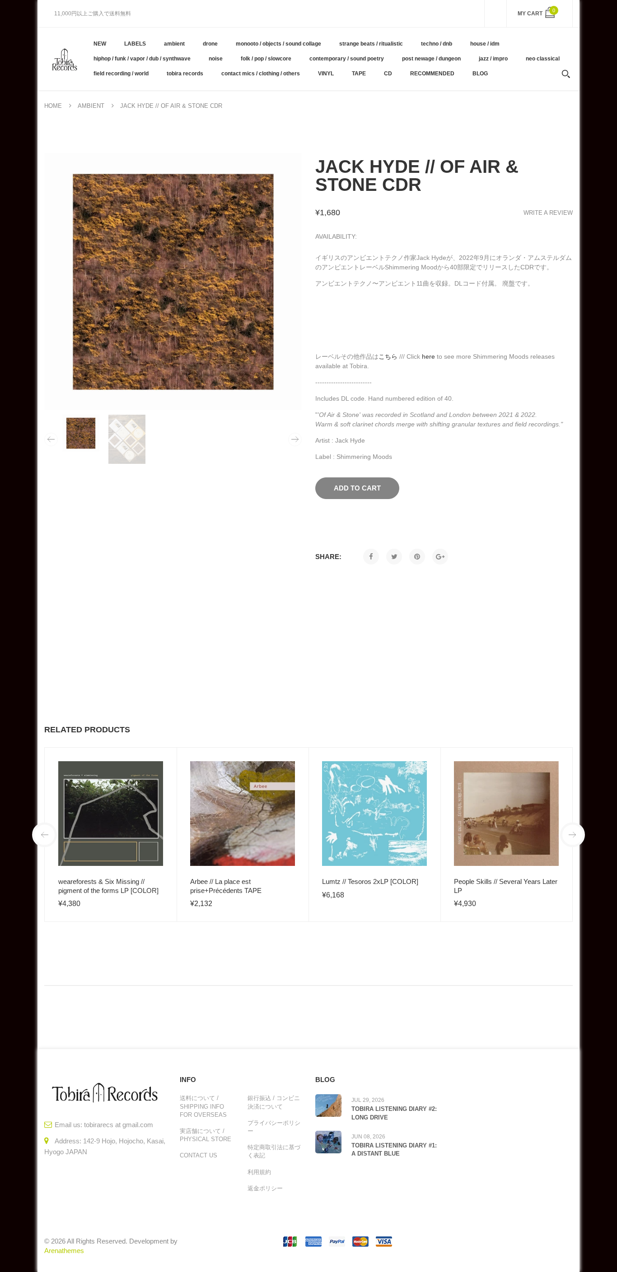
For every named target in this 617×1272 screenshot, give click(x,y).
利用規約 (259, 1172)
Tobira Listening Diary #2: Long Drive (394, 1112)
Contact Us (198, 1155)
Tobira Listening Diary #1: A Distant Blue (394, 1149)
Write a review (548, 212)
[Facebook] (371, 556)
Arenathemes (64, 1250)
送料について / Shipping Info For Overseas (203, 1106)
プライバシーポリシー (274, 1126)
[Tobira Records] (64, 59)
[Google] (440, 556)
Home (53, 105)
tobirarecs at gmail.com (118, 1125)
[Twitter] (394, 556)
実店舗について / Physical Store (205, 1135)
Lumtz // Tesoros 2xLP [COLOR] (370, 881)
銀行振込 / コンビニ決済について (274, 1102)
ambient (91, 105)
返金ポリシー (265, 1188)
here (428, 356)
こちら (388, 356)
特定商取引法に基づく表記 (274, 1151)
